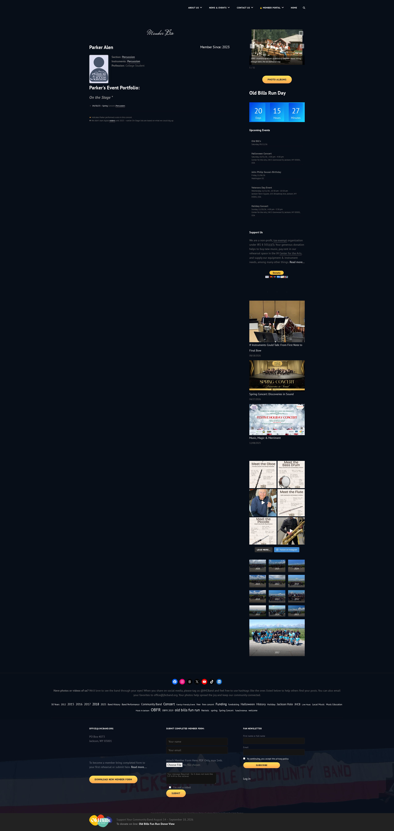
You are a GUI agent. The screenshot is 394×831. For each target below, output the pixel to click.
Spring (105, 105)
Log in (247, 778)
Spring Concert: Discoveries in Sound (271, 394)
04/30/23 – (97, 105)
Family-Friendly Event (185, 704)
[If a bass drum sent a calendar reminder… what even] (291, 474)
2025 (103, 704)
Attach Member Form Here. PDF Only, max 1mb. (194, 760)
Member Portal (272, 7)
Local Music (318, 704)
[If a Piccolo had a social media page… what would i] (263, 531)
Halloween (248, 704)
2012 (63, 704)
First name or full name (254, 736)
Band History (114, 704)
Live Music (306, 704)
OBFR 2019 (167, 710)
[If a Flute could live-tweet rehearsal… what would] (291, 502)
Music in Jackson (142, 710)
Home (294, 7)
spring (214, 710)
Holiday (271, 704)
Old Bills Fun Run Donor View (157, 824)
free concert (208, 704)
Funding (221, 704)
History (261, 704)
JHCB (297, 704)
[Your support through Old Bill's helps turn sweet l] (291, 531)
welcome (253, 710)
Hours (277, 117)
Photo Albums (277, 79)
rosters (112, 120)
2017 (87, 704)
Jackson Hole (285, 704)
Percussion (128, 57)
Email (245, 747)
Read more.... (139, 767)
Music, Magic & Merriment (265, 438)
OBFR (156, 709)
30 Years (55, 704)
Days (258, 117)
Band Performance (131, 704)
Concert (169, 704)
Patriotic (205, 710)
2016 (79, 704)
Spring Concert (226, 710)
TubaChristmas (241, 710)
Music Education (334, 704)
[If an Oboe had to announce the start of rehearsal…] (263, 474)
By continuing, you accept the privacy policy (268, 758)
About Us (193, 7)
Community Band (151, 704)
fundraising (233, 704)
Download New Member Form (113, 779)
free (199, 704)
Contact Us (243, 7)
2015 (70, 704)
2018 (95, 704)
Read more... (297, 262)
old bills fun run (187, 709)
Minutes (296, 117)
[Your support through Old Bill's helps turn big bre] (263, 502)
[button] (252, 46)
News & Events (218, 7)
